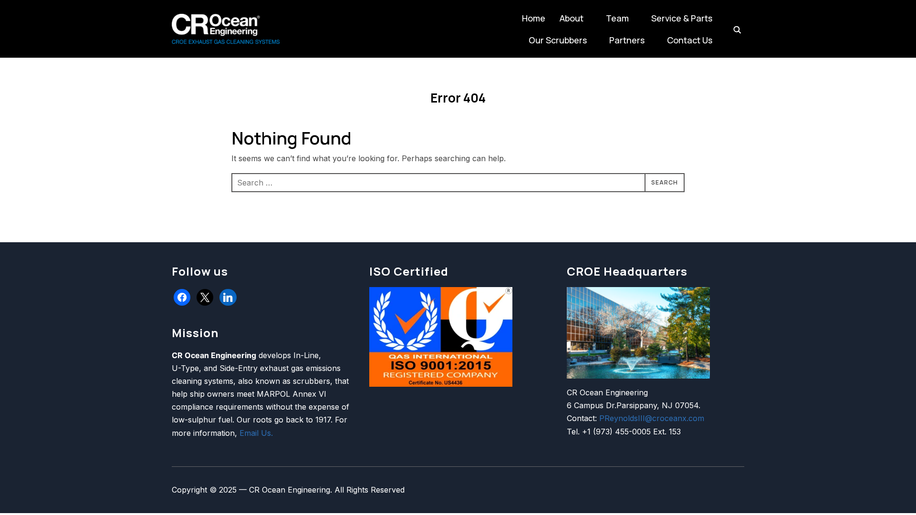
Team (617, 18)
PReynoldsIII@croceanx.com (651, 418)
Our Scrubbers (558, 40)
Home (533, 18)
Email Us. (256, 433)
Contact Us (689, 40)
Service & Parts (681, 18)
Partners (627, 40)
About (571, 18)
